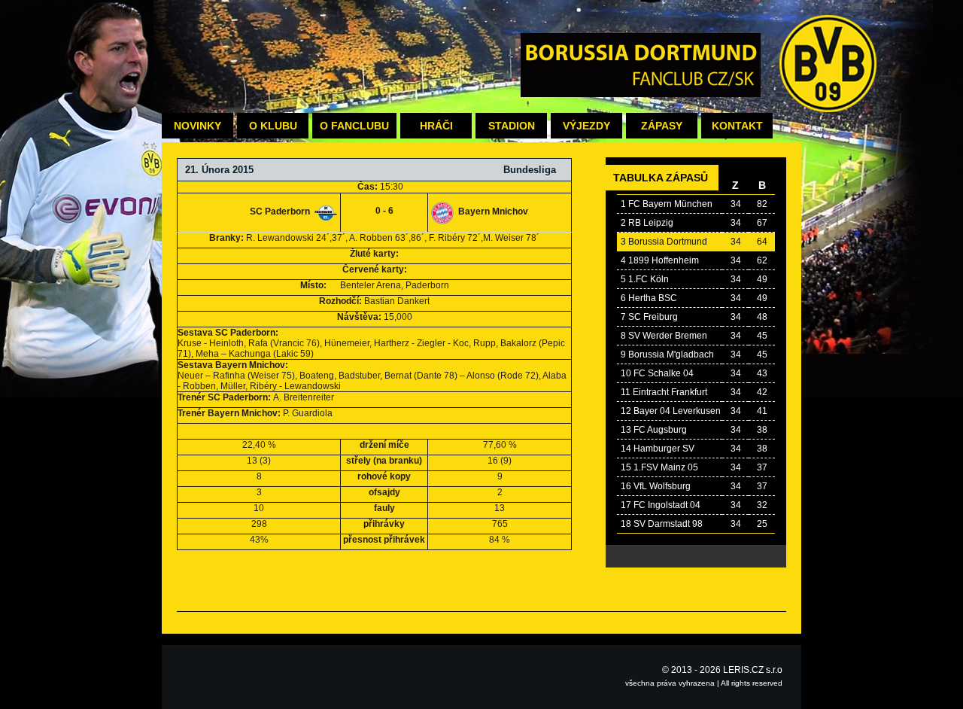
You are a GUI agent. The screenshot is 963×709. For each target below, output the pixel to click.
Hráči (436, 126)
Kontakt (737, 126)
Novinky (197, 126)
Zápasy (661, 126)
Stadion (511, 126)
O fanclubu (354, 126)
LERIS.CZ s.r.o (752, 670)
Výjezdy (586, 126)
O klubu (273, 126)
